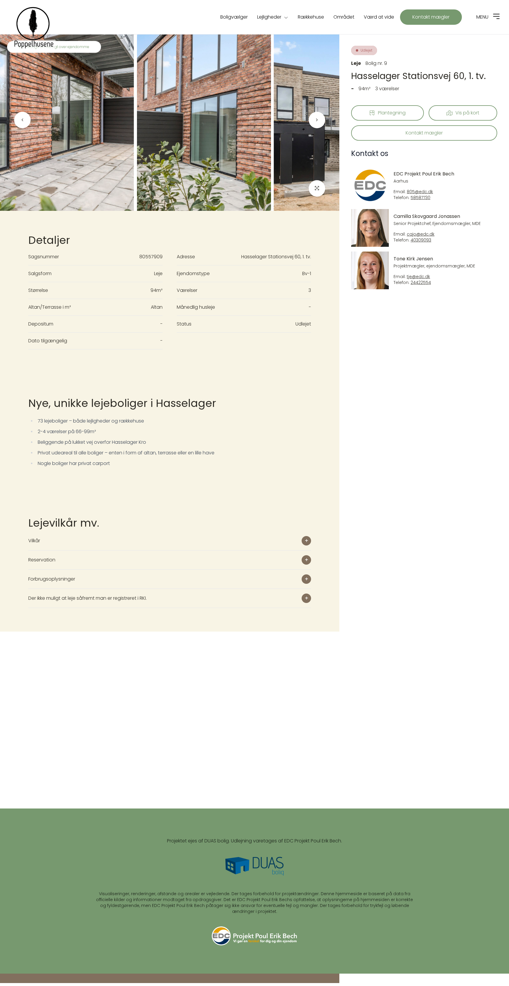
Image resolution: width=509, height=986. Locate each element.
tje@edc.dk (418, 276)
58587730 (420, 197)
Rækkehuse (311, 17)
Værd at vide (379, 17)
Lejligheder (269, 17)
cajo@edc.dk (420, 234)
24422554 (421, 282)
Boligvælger (234, 17)
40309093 (421, 240)
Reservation (41, 560)
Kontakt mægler (430, 17)
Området (343, 17)
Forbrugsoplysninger (51, 579)
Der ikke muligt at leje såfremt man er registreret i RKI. (87, 598)
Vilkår (34, 540)
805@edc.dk (420, 191)
